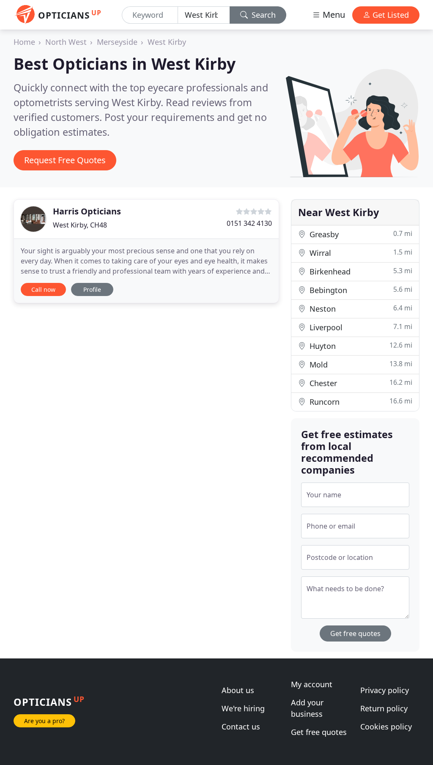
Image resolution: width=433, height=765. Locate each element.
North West (66, 42)
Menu (333, 14)
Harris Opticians (87, 211)
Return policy (384, 708)
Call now (43, 289)
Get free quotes (355, 633)
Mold (359, 364)
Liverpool (359, 327)
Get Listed (389, 15)
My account (311, 684)
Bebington (359, 290)
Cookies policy (386, 726)
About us (238, 690)
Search (262, 15)
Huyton (359, 345)
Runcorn (359, 401)
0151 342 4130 (249, 223)
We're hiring (243, 708)
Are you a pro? (44, 721)
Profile (92, 289)
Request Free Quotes (65, 160)
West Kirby (167, 42)
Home (24, 42)
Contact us (241, 726)
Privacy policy (384, 690)
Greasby (359, 234)
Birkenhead (359, 271)
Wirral (359, 252)
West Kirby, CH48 (80, 225)
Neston (359, 308)
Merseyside (117, 42)
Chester (359, 383)
